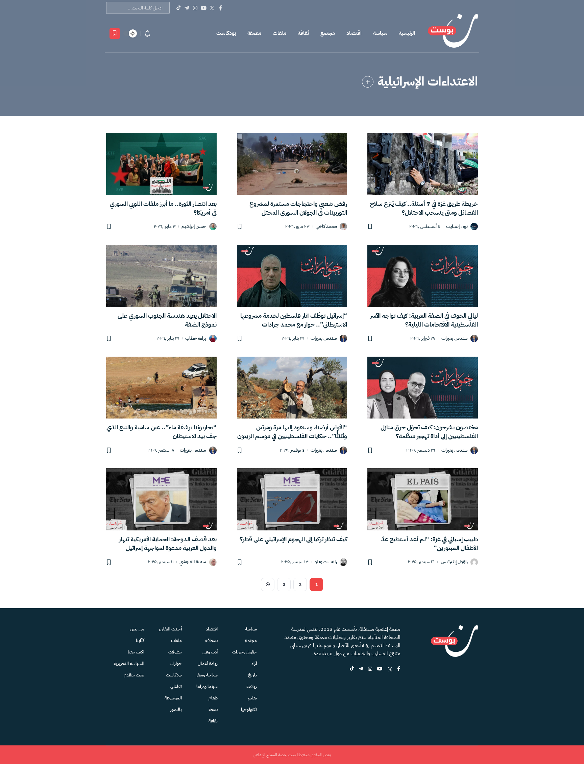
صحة (213, 709)
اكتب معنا (136, 652)
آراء (254, 663)
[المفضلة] (114, 33)
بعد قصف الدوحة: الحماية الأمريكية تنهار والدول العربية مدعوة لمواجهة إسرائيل (168, 543)
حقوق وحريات (244, 652)
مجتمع (327, 33)
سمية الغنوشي (192, 562)
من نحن (137, 629)
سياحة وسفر (207, 675)
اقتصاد (354, 33)
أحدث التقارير (170, 629)
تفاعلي (176, 686)
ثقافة (303, 33)
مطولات (175, 652)
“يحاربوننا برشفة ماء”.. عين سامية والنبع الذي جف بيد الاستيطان (161, 431)
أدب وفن (210, 652)
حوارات (176, 663)
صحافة (211, 640)
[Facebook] (220, 7)
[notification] (147, 33)
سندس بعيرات (454, 338)
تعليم (252, 698)
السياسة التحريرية (129, 663)
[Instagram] (195, 7)
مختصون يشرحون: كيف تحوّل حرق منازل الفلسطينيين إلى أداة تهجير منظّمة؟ (429, 431)
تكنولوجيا (249, 709)
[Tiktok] (178, 7)
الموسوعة (173, 698)
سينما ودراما (207, 686)
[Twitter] (212, 7)
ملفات (279, 33)
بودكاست (226, 33)
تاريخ (252, 675)
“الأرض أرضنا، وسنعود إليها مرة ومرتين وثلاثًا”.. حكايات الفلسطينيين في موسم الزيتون (292, 431)
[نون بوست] (453, 33)
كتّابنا (140, 640)
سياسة (380, 33)
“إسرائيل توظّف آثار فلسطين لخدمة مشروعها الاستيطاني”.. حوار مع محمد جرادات (293, 320)
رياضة (251, 686)
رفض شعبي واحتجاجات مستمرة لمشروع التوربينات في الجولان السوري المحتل (298, 208)
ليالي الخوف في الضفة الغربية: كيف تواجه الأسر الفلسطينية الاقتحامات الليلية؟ (424, 320)
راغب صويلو (326, 562)
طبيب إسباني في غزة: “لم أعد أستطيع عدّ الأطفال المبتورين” (429, 543)
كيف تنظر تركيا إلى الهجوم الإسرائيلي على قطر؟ (293, 539)
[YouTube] (203, 7)
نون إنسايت (457, 227)
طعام (213, 698)
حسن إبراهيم (193, 227)
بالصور (176, 709)
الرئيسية (407, 33)
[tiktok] (352, 669)
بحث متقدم (134, 675)
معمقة (254, 33)
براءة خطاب (195, 338)
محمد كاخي (326, 227)
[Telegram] (186, 7)
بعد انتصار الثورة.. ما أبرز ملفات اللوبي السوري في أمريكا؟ (163, 208)
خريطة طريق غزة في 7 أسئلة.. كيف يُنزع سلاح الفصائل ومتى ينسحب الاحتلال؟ (424, 208)
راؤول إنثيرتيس (454, 562)
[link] (367, 82)
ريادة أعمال (208, 663)
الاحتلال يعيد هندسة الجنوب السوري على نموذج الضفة (167, 320)
